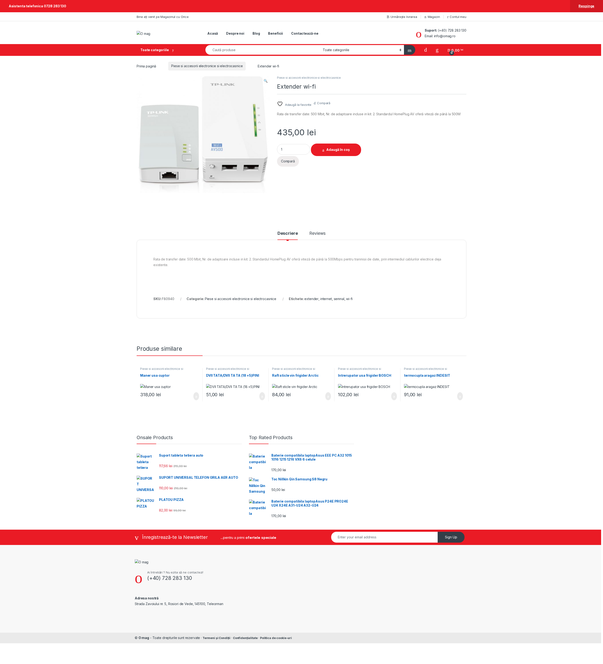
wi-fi (349, 299)
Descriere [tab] (287, 233)
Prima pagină (146, 66)
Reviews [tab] (317, 233)
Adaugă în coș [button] (193, 396)
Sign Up (451, 537)
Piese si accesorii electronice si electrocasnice (207, 66)
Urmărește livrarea (404, 17)
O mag (144, 638)
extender (311, 299)
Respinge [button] (586, 6)
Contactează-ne (304, 33)
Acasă (212, 33)
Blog (256, 33)
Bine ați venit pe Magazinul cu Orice (163, 17)
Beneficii (275, 33)
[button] (266, 81)
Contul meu (458, 17)
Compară (323, 103)
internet (326, 299)
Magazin (434, 17)
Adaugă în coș (338, 150)
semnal (339, 299)
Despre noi (235, 33)
